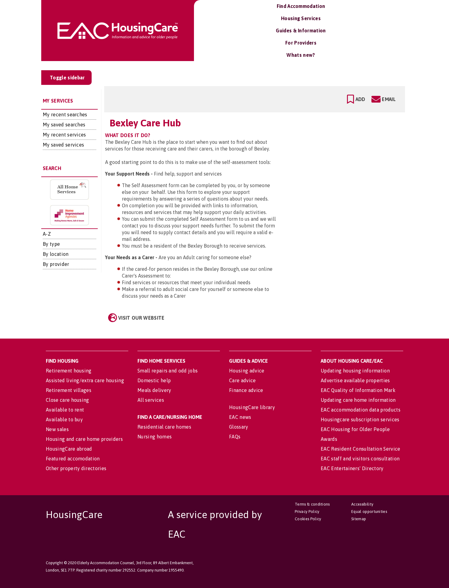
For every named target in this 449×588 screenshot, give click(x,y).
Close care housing (67, 400)
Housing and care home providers (84, 439)
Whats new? (301, 55)
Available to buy (64, 419)
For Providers (300, 42)
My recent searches (65, 114)
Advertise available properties (355, 380)
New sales (57, 429)
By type (51, 244)
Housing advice (246, 370)
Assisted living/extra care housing (85, 380)
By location (56, 254)
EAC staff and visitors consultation (360, 458)
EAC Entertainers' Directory (352, 468)
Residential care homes (164, 427)
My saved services (63, 144)
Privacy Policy (307, 511)
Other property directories (76, 468)
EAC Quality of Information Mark (358, 390)
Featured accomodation (73, 458)
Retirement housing (69, 370)
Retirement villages (68, 390)
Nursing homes (154, 436)
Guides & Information (301, 30)
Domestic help (154, 380)
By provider (56, 264)
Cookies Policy (308, 519)
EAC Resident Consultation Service (360, 449)
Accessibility (362, 504)
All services (150, 400)
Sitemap (358, 519)
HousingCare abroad (69, 449)
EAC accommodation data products (360, 409)
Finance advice (246, 390)
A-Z (47, 234)
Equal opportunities (369, 511)
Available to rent (65, 409)
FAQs (234, 436)
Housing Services (301, 18)
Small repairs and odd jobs (167, 370)
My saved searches (64, 124)
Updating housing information (355, 370)
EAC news (240, 417)
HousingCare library (252, 407)
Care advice (242, 380)
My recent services (64, 134)
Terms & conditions (312, 504)
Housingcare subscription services (360, 419)
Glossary (238, 427)
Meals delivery (154, 390)
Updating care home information (358, 400)
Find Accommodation (301, 6)
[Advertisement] (352, 141)
